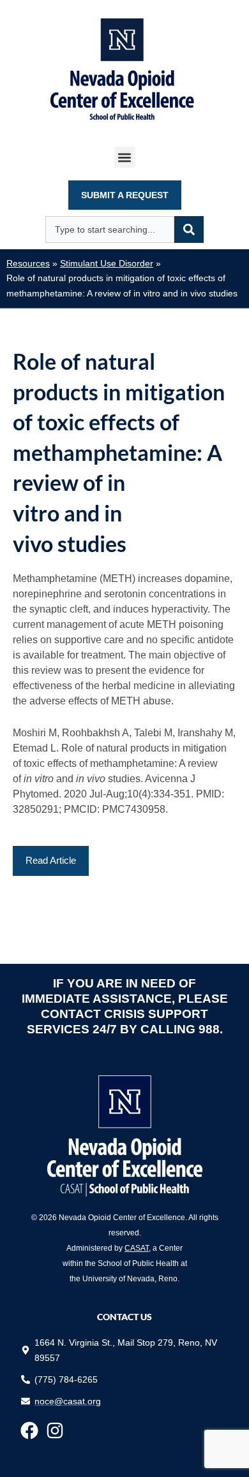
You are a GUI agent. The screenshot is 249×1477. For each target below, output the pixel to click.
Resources (28, 263)
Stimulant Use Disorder (106, 263)
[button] (124, 157)
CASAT (136, 1248)
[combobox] (109, 229)
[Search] (189, 229)
